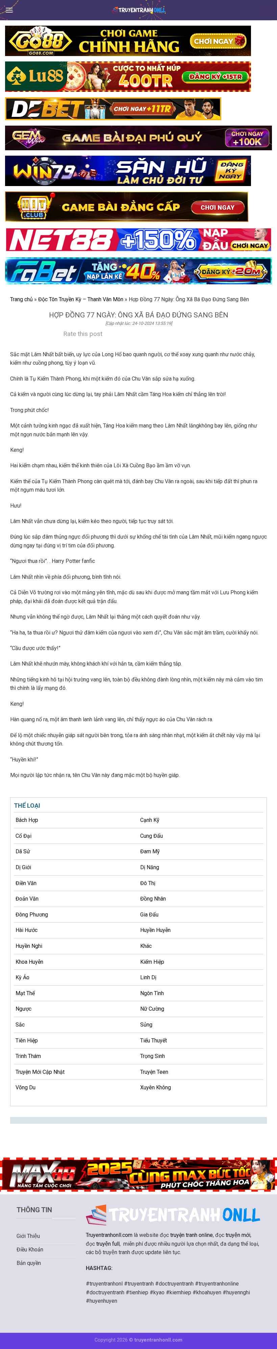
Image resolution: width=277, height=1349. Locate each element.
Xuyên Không (155, 1087)
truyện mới (238, 1235)
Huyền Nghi (29, 946)
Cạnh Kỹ (149, 820)
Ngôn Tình (152, 993)
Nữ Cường (152, 1009)
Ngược (23, 1009)
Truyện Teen (154, 1072)
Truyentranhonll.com (109, 1235)
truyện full (108, 1244)
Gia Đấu (149, 914)
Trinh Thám (28, 1056)
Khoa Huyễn (29, 962)
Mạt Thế (25, 993)
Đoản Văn (27, 899)
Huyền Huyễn (155, 930)
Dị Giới (23, 867)
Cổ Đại (23, 836)
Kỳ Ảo (22, 977)
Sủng (146, 1024)
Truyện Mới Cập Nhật (40, 1072)
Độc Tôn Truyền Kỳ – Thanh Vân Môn (80, 299)
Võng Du (25, 1087)
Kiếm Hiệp (152, 962)
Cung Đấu (151, 836)
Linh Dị (148, 977)
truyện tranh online (191, 1235)
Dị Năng (149, 867)
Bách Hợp (27, 820)
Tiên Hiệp (27, 1040)
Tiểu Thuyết (153, 1040)
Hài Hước (26, 930)
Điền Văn (26, 883)
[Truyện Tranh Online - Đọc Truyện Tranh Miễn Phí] (138, 10)
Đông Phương (32, 914)
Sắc (20, 1024)
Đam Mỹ (150, 851)
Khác (146, 946)
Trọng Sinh (152, 1056)
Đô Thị (147, 883)
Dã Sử (23, 851)
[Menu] (9, 10)
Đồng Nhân (153, 899)
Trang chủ (21, 299)
